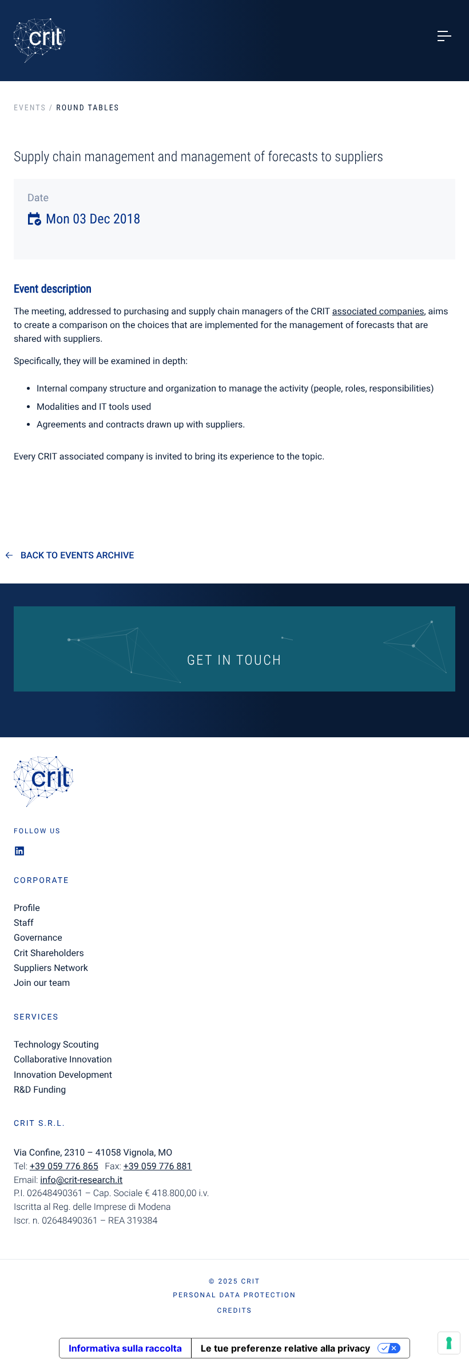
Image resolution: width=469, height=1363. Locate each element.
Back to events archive (77, 555)
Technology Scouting (56, 1044)
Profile (27, 907)
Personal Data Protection (234, 1295)
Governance (38, 937)
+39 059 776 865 (64, 1166)
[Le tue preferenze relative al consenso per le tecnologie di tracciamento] (449, 1343)
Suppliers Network (51, 967)
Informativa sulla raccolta (125, 1348)
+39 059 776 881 (158, 1166)
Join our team (42, 982)
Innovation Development (63, 1074)
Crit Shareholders (49, 953)
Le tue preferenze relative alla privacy (285, 1348)
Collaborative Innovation (63, 1059)
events (30, 108)
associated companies (378, 311)
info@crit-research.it (81, 1179)
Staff (24, 922)
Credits (234, 1310)
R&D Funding (40, 1089)
